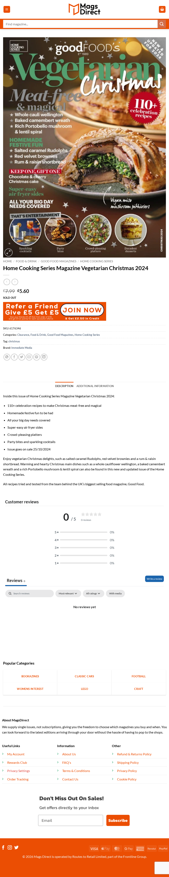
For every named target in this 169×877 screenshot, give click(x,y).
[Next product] (7, 282)
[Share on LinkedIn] (44, 357)
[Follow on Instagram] (10, 848)
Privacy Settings (18, 771)
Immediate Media (21, 347)
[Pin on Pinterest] (36, 357)
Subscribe (118, 820)
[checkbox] (115, 593)
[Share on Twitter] (21, 357)
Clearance (23, 334)
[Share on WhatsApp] (7, 357)
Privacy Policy (127, 771)
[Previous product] (15, 282)
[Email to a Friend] (29, 357)
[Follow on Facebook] (3, 848)
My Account (16, 754)
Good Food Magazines (58, 261)
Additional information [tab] (95, 386)
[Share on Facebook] (14, 357)
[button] (7, 9)
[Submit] (162, 24)
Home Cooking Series (96, 261)
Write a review (154, 578)
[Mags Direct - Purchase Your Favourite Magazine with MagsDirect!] (84, 9)
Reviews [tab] (16, 580)
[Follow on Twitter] (16, 848)
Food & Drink (26, 261)
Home (7, 261)
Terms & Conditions (76, 771)
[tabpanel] (84, 621)
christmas (14, 341)
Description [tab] (64, 386)
